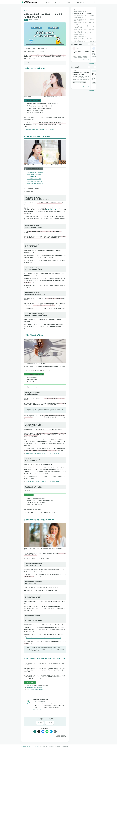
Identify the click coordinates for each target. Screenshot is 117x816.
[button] (45, 84)
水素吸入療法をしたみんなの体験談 (35, 689)
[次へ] (95, 44)
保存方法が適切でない (32, 176)
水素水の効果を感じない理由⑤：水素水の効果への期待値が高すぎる (84, 30)
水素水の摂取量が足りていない (34, 174)
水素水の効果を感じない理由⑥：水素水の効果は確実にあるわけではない (84, 33)
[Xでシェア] (38, 731)
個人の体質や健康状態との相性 (34, 179)
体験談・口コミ (70, 2)
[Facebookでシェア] (42, 731)
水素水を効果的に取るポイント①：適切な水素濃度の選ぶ (84, 39)
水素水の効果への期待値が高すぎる (35, 181)
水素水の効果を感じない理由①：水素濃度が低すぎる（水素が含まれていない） (84, 16)
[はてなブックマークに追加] (51, 731)
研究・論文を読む (80, 2)
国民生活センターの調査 (51, 209)
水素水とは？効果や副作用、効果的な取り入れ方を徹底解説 (40, 129)
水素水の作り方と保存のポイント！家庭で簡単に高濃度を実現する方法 (42, 481)
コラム (26, 10)
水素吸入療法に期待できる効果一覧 (35, 687)
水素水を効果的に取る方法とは (80, 36)
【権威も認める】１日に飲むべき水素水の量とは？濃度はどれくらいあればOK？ (45, 453)
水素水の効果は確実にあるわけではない (36, 183)
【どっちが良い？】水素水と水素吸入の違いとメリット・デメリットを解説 (43, 638)
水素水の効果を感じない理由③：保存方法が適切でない (84, 23)
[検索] (94, 2)
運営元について (36, 709)
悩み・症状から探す (59, 2)
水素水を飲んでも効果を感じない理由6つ (83, 13)
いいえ (50, 722)
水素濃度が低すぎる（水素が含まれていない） (38, 172)
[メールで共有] (55, 731)
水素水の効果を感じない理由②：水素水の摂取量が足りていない (84, 20)
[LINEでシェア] (47, 731)
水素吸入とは (48, 2)
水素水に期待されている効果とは (81, 11)
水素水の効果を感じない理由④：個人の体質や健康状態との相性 (84, 26)
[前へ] (89, 44)
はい (41, 722)
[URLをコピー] (34, 731)
